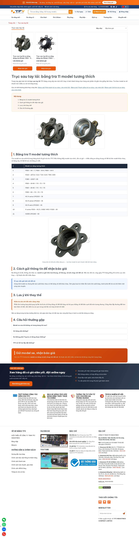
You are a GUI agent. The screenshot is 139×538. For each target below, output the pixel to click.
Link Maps (104, 452)
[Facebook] (111, 7)
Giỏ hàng (112, 11)
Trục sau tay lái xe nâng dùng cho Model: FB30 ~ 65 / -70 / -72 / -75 (45, 57)
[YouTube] (114, 7)
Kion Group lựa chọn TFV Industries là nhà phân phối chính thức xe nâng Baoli (83, 436)
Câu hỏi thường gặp (26, 108)
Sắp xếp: (99, 28)
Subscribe (124, 513)
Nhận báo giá (100, 11)
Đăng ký (14, 445)
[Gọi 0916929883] (4, 534)
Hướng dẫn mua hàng (18, 454)
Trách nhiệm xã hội (114, 394)
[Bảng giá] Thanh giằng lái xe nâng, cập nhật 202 (87, 87)
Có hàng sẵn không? (20, 331)
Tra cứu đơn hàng (91, 7)
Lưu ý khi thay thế (26, 105)
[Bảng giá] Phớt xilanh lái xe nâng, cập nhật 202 (54, 87)
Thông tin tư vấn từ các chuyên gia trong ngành (85, 396)
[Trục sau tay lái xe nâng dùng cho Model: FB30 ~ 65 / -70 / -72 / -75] (46, 43)
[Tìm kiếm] (70, 12)
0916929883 (104, 7)
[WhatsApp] (4, 524)
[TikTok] (116, 7)
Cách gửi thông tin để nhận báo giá (31, 102)
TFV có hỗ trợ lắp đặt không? (23, 343)
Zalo (89, 11)
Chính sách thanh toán (18, 461)
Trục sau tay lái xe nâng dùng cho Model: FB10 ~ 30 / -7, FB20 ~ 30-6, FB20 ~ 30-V (22, 57)
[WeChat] (4, 520)
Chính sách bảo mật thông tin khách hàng (24, 458)
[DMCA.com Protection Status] (105, 487)
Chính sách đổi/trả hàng (18, 468)
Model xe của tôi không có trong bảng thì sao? (30, 325)
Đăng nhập (124, 11)
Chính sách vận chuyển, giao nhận (22, 465)
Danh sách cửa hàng (52, 7)
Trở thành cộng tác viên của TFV (28, 395)
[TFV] (18, 11)
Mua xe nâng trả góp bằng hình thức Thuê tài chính (57, 396)
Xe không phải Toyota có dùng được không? (29, 337)
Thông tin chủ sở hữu (18, 472)
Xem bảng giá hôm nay (21, 384)
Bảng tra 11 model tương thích (30, 99)
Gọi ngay (80, 11)
